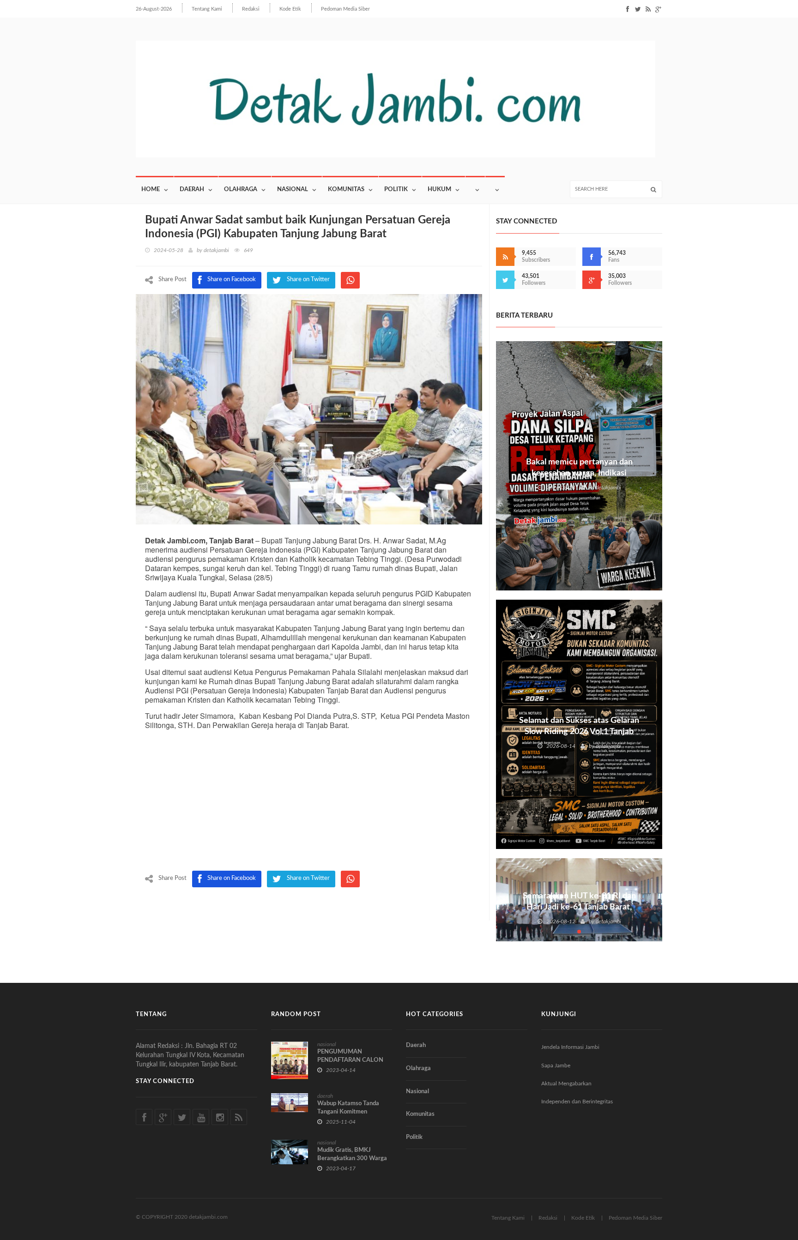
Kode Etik (290, 9)
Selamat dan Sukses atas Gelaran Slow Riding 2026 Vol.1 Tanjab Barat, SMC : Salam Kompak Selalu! (579, 731)
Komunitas (346, 190)
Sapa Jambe (555, 1065)
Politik (396, 190)
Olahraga (240, 190)
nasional (326, 1044)
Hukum (439, 190)
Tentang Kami (207, 9)
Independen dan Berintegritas (577, 1101)
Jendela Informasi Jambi (570, 1047)
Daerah (192, 190)
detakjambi (216, 250)
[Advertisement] (309, 801)
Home (150, 190)
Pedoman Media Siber (345, 9)
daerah (325, 1096)
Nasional (292, 190)
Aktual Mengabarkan (566, 1083)
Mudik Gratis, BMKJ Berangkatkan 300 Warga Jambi (352, 1158)
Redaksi (251, 9)
